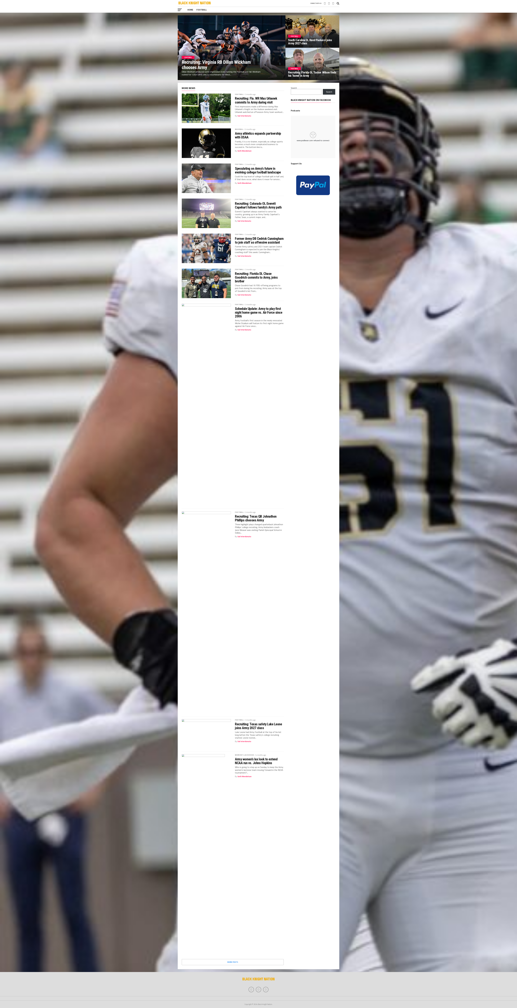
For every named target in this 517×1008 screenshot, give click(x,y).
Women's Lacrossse (244, 755)
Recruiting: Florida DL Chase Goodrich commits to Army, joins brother (256, 277)
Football (201, 9)
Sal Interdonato (244, 115)
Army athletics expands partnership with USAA (258, 135)
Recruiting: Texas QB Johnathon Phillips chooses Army (256, 518)
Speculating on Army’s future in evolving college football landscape (258, 170)
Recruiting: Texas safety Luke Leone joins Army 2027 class (258, 726)
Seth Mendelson (244, 150)
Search (294, 88)
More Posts (232, 962)
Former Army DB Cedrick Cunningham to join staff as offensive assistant (259, 240)
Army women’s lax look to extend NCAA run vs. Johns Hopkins (256, 761)
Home (190, 9)
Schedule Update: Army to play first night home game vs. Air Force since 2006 (258, 312)
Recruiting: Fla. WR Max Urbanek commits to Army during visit (256, 100)
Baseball (239, 129)
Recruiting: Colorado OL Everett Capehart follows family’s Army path (258, 205)
